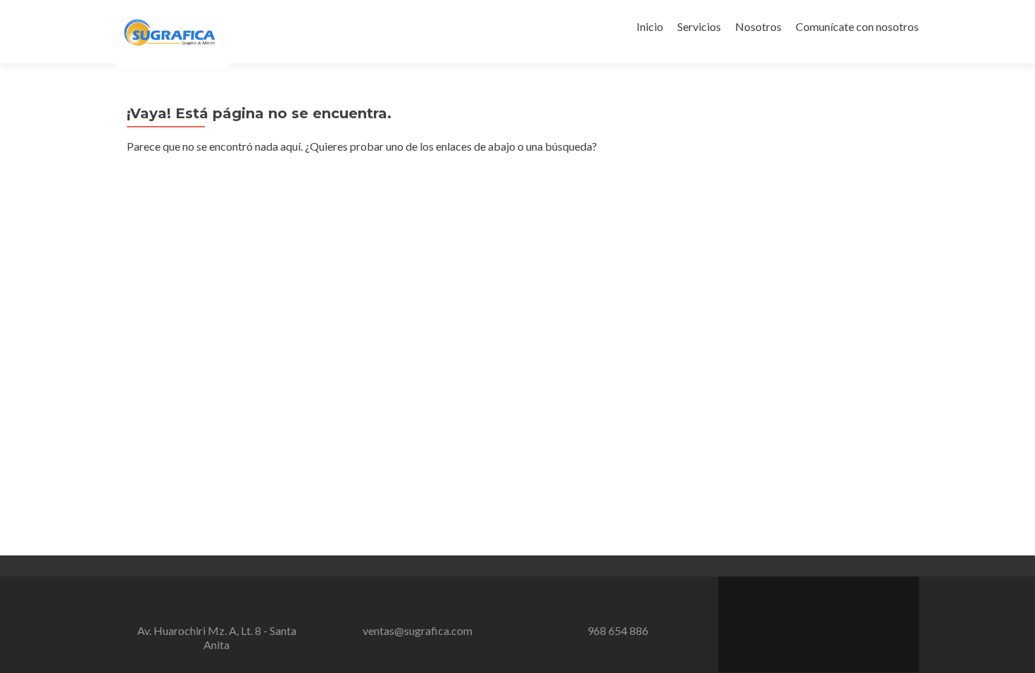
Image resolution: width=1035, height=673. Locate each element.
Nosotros (758, 26)
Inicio (649, 26)
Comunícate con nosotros (857, 26)
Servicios (699, 26)
